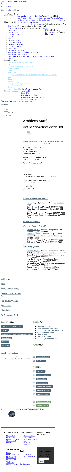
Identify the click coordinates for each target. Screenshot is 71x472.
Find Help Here (54, 30)
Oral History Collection (15, 46)
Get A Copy (38, 16)
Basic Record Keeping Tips (32, 89)
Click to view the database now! (17, 359)
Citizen (3, 1)
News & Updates (29, 456)
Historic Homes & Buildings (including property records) (16, 334)
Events (10, 71)
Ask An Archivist (26, 91)
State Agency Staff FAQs (29, 99)
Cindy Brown (32, 207)
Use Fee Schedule (44, 20)
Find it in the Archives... (43, 375)
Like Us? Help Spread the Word (17, 85)
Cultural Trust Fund (12, 464)
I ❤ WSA (10, 65)
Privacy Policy (28, 437)
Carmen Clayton (33, 230)
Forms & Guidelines (51, 75)
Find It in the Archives (37, 24)
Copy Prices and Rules (24, 18)
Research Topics (13, 32)
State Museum (11, 458)
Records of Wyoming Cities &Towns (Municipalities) (24, 52)
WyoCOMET (11, 59)
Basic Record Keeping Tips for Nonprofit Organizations (28, 75)
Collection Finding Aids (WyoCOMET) (12, 326)
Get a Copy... (40, 371)
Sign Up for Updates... (43, 394)
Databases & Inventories (15, 34)
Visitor (25, 1)
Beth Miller (31, 242)
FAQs (9, 77)
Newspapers (12, 48)
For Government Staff (52, 32)
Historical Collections (14, 42)
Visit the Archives (25, 22)
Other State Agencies (27, 443)
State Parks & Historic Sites (10, 436)
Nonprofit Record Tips (15, 89)
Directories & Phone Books (16, 50)
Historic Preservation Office (12, 453)
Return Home (13, 14)
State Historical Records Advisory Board (20, 67)
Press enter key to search (9, 101)
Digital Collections (13, 40)
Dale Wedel (31, 240)
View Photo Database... (43, 390)
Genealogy (5, 330)
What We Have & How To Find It (33, 28)
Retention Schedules (42, 405)
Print (28, 132)
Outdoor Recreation (12, 439)
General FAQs (25, 93)
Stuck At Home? (13, 26)
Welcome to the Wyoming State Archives (20, 63)
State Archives (11, 456)
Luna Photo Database (9, 353)
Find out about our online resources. (31, 26)
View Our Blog (40, 360)
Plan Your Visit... (41, 379)
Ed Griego (31, 234)
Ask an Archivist (29, 163)
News (10, 79)
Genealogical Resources (15, 44)
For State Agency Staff (43, 402)
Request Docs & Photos (50, 16)
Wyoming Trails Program (11, 441)
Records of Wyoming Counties (17, 55)
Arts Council (10, 463)
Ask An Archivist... (42, 383)
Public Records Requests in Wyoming (32, 97)
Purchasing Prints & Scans (29, 95)
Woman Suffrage (6, 338)
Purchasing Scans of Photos (26, 20)
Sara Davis (27, 186)
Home (6, 14)
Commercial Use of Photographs (49, 18)
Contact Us (11, 87)
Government (18, 1)
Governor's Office (29, 436)
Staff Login (4, 104)
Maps (9, 38)
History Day (11, 30)
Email (29, 134)
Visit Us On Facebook (43, 357)
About (47, 28)
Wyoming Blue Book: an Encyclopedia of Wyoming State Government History (31, 57)
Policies (10, 81)
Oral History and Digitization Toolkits (19, 83)
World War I (5, 341)
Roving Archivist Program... (44, 386)
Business (9, 1)
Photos (10, 36)
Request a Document (24, 16)
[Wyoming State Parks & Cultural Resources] (4, 417)
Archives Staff (12, 73)
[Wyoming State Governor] (11, 417)
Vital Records (5, 345)
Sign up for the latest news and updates (45, 455)
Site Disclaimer (25, 464)
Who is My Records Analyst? (34, 226)
